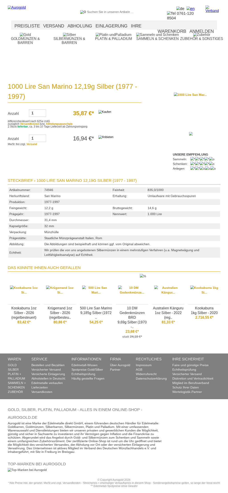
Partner (115, 369)
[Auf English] (189, 8)
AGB (139, 369)
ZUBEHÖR (15, 392)
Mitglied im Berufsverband (190, 383)
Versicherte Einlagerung (48, 374)
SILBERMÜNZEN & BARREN (69, 41)
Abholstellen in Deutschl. (48, 378)
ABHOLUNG (79, 25)
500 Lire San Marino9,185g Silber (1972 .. (96, 312)
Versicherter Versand (46, 369)
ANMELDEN (201, 31)
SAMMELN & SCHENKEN (157, 39)
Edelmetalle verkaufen (47, 383)
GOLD (12, 365)
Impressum (144, 365)
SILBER (13, 369)
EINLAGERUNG (112, 25)
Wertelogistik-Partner (187, 392)
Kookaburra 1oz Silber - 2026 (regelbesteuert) (24, 312)
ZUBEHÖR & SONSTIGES (201, 39)
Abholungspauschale (59, 123)
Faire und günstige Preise (190, 365)
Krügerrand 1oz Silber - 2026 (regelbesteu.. (60, 312)
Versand (31, 144)
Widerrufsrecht (146, 374)
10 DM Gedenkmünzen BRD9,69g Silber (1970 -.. (132, 317)
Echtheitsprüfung (83, 374)
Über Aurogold (120, 365)
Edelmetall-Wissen (84, 365)
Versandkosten (29, 123)
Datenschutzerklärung (151, 378)
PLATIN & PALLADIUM (113, 39)
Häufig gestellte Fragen (87, 378)
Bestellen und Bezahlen (48, 365)
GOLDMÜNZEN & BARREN (25, 41)
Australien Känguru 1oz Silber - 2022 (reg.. (168, 312)
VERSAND (53, 25)
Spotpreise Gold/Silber (87, 369)
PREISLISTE (27, 25)
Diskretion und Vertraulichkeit (192, 378)
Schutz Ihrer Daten (185, 387)
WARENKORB (172, 31)
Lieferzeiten (39, 387)
